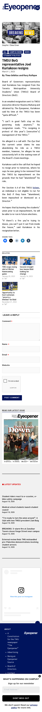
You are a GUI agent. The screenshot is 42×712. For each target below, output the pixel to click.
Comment (7, 321)
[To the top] (37, 623)
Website (6, 365)
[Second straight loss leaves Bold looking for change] (27, 260)
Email (5, 355)
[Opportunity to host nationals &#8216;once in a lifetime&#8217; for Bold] (10, 286)
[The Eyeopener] (21, 8)
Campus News (15, 52)
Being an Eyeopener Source (12, 659)
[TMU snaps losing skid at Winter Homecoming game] (10, 260)
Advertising (12, 652)
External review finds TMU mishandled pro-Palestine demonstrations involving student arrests (20, 542)
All (5, 52)
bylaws (36, 188)
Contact (11, 673)
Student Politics (12, 56)
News (27, 52)
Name (5, 344)
